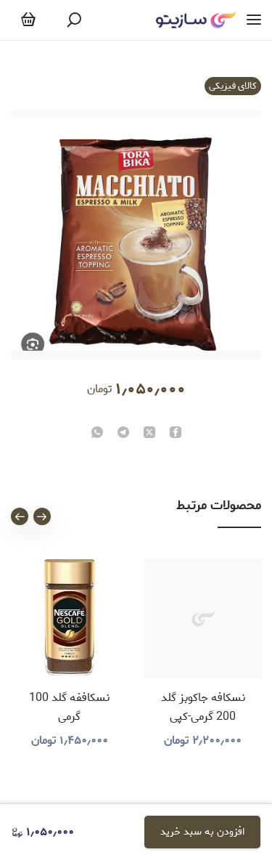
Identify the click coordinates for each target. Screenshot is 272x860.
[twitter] (149, 433)
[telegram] (123, 433)
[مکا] (196, 20)
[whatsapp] (97, 433)
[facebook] (175, 433)
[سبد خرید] (28, 20)
